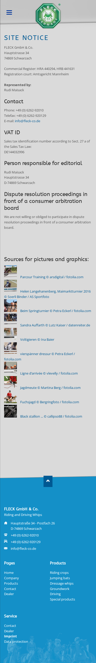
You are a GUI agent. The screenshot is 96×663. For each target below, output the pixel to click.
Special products (62, 599)
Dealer (9, 594)
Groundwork (59, 588)
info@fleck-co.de (27, 121)
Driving (55, 594)
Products (11, 583)
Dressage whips (61, 583)
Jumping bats (60, 578)
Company (11, 578)
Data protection (16, 641)
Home (9, 572)
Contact (10, 588)
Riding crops (59, 572)
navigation (9, 12)
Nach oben (48, 481)
